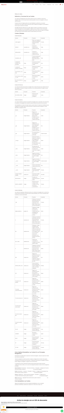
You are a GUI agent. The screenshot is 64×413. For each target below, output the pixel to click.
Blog (53, 4)
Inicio (33, 4)
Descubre (44, 4)
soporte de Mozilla (30, 372)
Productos (36, 4)
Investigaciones (49, 4)
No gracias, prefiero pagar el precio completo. (32, 409)
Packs (40, 4)
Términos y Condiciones (23, 395)
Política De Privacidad (30, 395)
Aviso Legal (35, 395)
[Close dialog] (63, 397)
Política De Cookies (40, 395)
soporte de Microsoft (29, 369)
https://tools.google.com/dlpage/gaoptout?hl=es (34, 107)
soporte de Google (36, 375)
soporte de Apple (44, 377)
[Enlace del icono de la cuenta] (62, 4)
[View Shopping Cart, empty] (60, 4)
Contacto (56, 4)
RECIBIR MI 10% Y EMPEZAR (32, 407)
